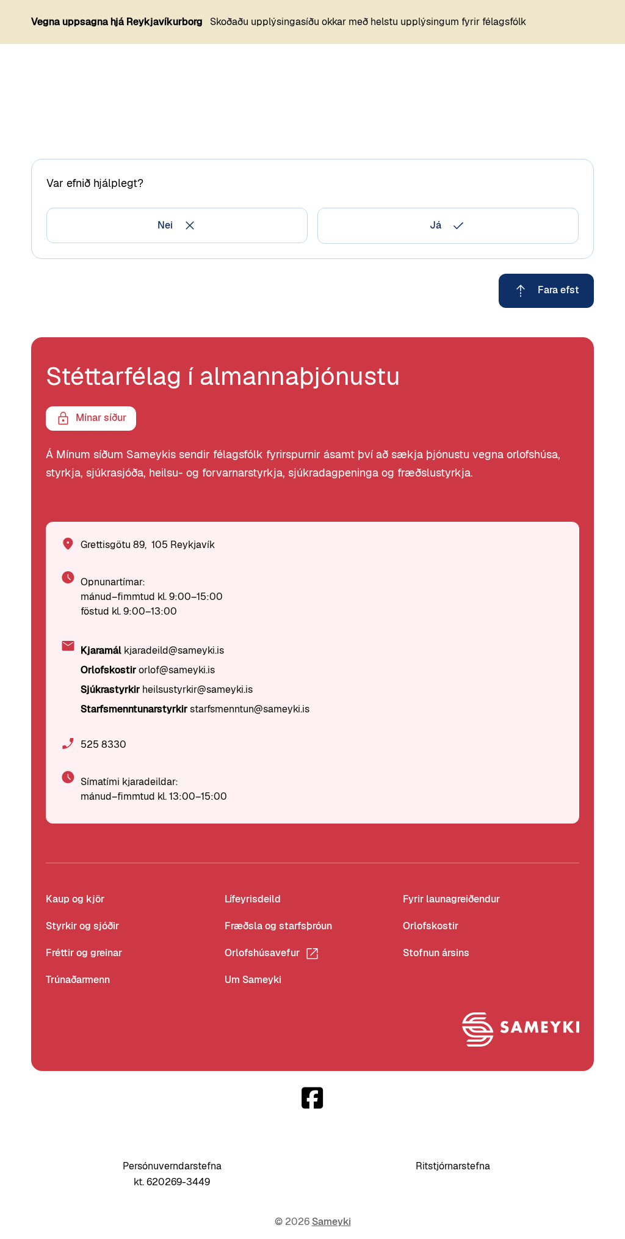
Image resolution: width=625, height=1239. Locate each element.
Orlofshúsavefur (262, 952)
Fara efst (558, 289)
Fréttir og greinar (84, 952)
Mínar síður (101, 417)
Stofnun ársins (436, 952)
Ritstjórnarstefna (453, 1166)
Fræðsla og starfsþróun (278, 925)
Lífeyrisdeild (253, 899)
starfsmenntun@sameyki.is (249, 709)
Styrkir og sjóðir (82, 925)
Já (435, 225)
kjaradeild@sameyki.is (174, 650)
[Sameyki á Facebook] (312, 1098)
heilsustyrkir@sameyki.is (197, 689)
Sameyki (331, 1221)
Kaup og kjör (75, 899)
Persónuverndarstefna (172, 1166)
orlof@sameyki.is (177, 669)
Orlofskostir (430, 925)
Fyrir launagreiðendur (451, 899)
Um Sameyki (253, 979)
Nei (165, 225)
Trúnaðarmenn (78, 979)
